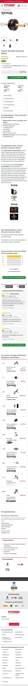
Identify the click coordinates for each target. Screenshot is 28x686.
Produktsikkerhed (8, 111)
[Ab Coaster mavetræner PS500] (16, 434)
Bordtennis (5, 657)
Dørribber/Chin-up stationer (19, 674)
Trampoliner (18, 655)
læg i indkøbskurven (17, 77)
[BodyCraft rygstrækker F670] (16, 477)
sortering (8, 286)
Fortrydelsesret (18, 637)
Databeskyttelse (18, 632)
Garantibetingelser (8, 101)
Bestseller (6, 107)
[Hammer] (11, 501)
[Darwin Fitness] (11, 371)
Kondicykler (5, 665)
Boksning (5, 663)
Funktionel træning (7, 671)
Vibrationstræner (19, 677)
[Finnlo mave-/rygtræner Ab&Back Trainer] (16, 491)
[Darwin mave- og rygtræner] (16, 363)
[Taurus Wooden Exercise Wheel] (16, 377)
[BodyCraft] (11, 485)
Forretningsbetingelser (7, 632)
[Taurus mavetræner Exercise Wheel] (16, 420)
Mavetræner (18, 671)
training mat (15, 168)
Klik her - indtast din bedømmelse (14, 277)
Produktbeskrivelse (9, 98)
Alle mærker (5, 681)
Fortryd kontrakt (14, 624)
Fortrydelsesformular (7, 641)
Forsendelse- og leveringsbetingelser (6, 638)
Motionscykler (18, 649)
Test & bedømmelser (9, 104)
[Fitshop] (9, 5)
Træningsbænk (18, 657)
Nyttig (4, 308)
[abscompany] (11, 442)
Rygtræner (5, 673)
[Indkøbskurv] (26, 6)
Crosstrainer (5, 649)
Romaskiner (18, 652)
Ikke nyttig (11, 308)
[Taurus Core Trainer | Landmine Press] (16, 463)
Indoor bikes (5, 660)
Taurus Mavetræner (7, 10)
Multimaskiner (6, 655)
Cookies (4, 634)
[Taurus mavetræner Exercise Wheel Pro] (16, 406)
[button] (4, 40)
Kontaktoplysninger (19, 634)
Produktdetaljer (8, 95)
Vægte (16, 660)
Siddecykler (18, 663)
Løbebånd (5, 652)
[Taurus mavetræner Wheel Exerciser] (16, 448)
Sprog (21, 286)
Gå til (5, 619)
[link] (8, 564)
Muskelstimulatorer (7, 677)
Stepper (4, 668)
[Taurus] (6, 13)
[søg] (22, 5)
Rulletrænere (18, 665)
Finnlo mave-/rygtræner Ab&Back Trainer (10, 497)
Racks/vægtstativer (20, 668)
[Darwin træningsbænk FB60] (16, 391)
